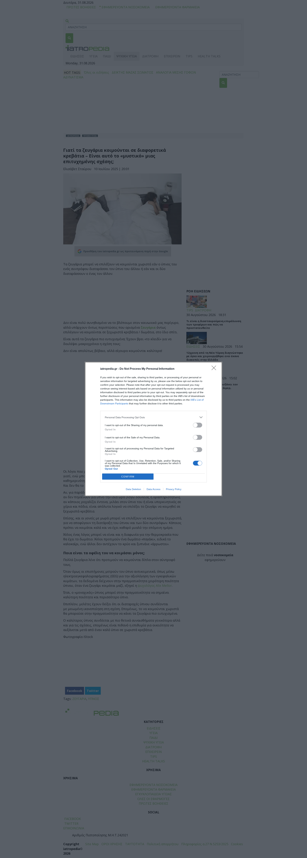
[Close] (215, 369)
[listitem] (153, 417)
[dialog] (153, 429)
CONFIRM (127, 476)
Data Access (153, 489)
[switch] (197, 425)
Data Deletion (133, 489)
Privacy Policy (173, 489)
